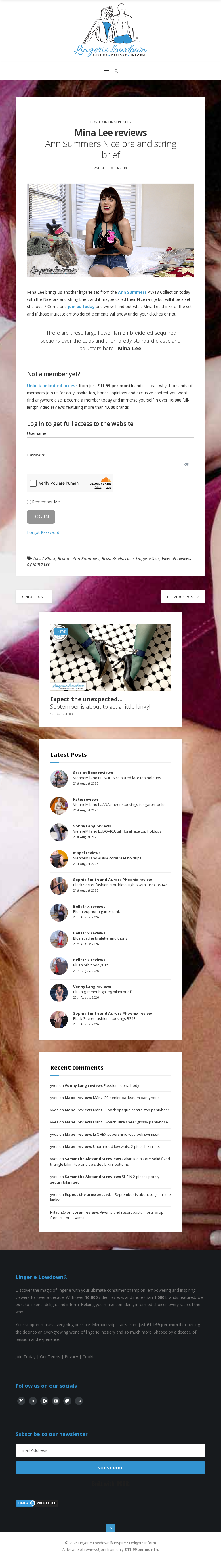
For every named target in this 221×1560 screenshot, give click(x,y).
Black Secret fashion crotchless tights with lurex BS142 (120, 882)
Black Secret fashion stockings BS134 (112, 1016)
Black (50, 558)
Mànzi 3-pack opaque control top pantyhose (117, 1109)
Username (36, 433)
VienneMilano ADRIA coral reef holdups (107, 855)
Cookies (90, 1356)
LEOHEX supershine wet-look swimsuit (112, 1134)
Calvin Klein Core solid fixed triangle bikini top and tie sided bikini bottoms (110, 1161)
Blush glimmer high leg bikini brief (102, 989)
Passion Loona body (102, 1085)
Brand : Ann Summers (78, 558)
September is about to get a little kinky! (100, 702)
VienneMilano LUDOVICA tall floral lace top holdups (117, 828)
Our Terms (50, 1356)
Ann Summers (132, 292)
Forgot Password (43, 532)
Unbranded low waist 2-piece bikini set (112, 1146)
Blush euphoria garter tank (96, 909)
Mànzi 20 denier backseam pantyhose (112, 1097)
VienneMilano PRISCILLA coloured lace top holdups (117, 775)
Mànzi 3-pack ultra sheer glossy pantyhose (116, 1122)
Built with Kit (111, 1483)
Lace (129, 558)
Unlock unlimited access (52, 385)
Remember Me (45, 501)
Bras (106, 558)
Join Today (25, 1356)
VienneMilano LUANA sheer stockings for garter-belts (119, 802)
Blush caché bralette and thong (100, 935)
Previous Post (182, 596)
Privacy (71, 1356)
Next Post (34, 596)
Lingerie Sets (119, 122)
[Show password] (186, 464)
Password (36, 455)
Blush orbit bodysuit (90, 962)
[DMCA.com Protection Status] (37, 1506)
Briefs (117, 558)
